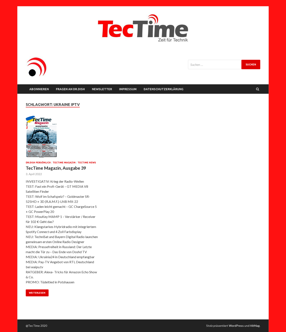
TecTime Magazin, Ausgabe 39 (56, 168)
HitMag (255, 325)
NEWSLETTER (102, 89)
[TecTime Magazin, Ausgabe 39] (62, 138)
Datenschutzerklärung (163, 89)
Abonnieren (39, 89)
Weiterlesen (37, 293)
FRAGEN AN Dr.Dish (70, 89)
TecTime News (87, 162)
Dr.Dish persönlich (38, 162)
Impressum (128, 89)
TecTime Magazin (64, 162)
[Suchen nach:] (224, 64)
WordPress (236, 325)
